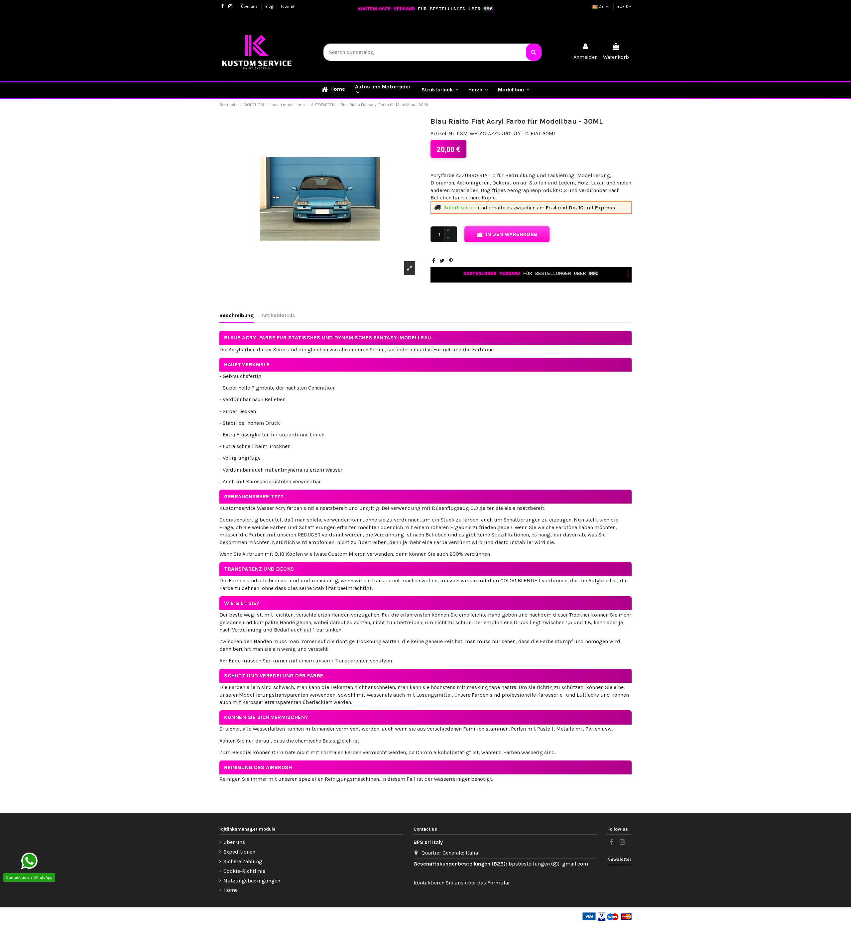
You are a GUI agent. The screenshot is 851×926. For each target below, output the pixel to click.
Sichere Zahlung (242, 861)
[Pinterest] (451, 261)
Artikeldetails (278, 315)
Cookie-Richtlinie (244, 871)
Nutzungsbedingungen (251, 880)
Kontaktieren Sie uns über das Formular (462, 882)
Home (230, 890)
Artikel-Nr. (442, 133)
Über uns (250, 6)
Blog (269, 6)
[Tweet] (441, 261)
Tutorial (287, 6)
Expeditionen (239, 852)
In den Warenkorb (511, 234)
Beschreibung (236, 315)
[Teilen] (433, 261)
